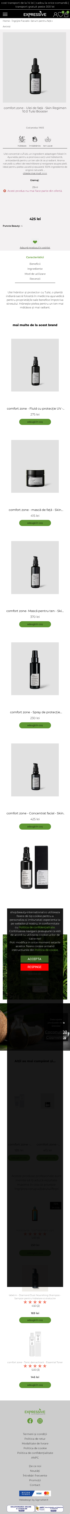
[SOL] (21, 1508)
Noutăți (35, 1471)
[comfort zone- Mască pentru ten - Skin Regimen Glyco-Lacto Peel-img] (35, 567)
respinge (34, 967)
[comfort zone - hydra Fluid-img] (35, 871)
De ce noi (35, 1466)
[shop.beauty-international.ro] (35, 13)
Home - (7, 20)
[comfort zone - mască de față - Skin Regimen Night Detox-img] (35, 466)
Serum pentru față (41, 20)
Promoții (35, 1480)
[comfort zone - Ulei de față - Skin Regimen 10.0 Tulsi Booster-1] (34, 67)
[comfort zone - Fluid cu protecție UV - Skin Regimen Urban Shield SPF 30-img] (35, 365)
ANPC (35, 1457)
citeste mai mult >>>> (35, 173)
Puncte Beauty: (11, 225)
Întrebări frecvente (35, 1475)
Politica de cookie (35, 1448)
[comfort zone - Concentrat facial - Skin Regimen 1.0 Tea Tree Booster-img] (35, 770)
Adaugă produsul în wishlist (35, 247)
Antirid (6, 26)
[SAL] (49, 1508)
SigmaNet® (41, 1499)
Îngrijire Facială (20, 20)
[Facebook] (30, 1423)
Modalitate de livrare (35, 1443)
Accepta (34, 959)
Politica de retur (35, 1438)
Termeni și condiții (35, 1434)
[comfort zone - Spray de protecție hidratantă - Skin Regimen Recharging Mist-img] (35, 668)
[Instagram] (40, 1423)
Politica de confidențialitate (35, 1453)
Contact (35, 1485)
